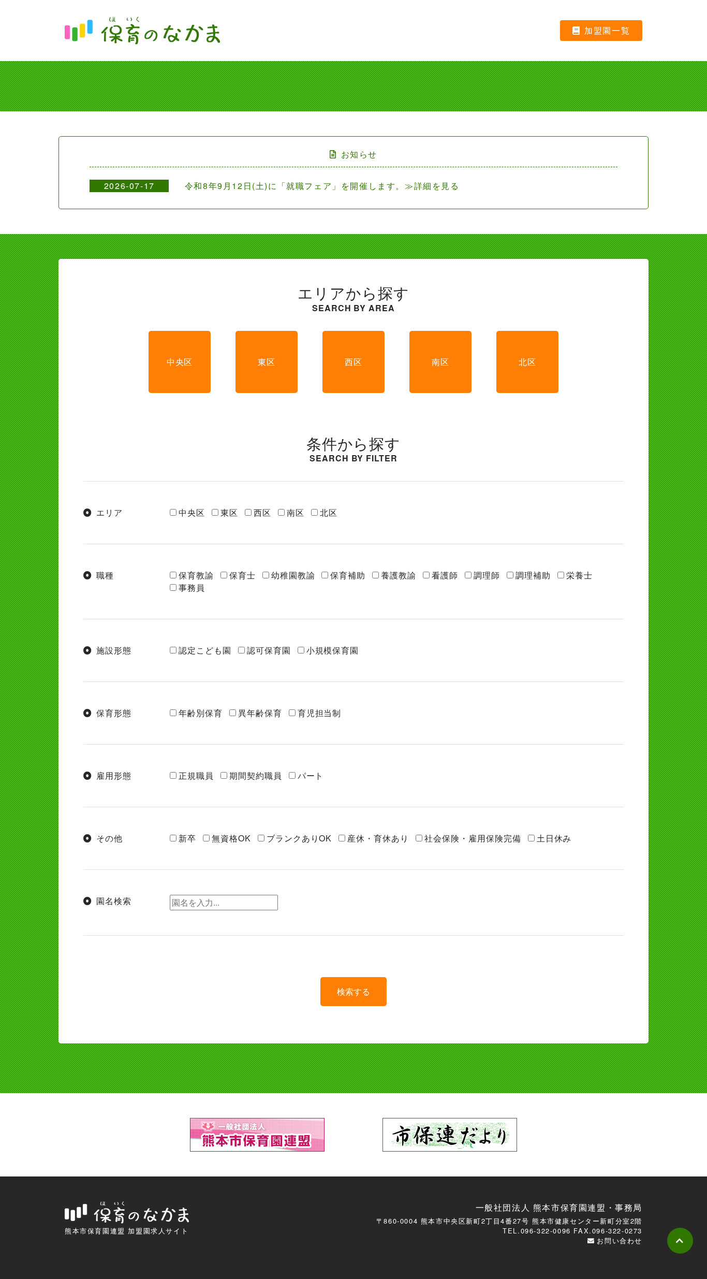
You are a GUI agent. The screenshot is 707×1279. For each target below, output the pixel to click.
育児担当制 (320, 713)
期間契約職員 (255, 775)
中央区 (180, 362)
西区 (353, 362)
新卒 (187, 838)
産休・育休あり (378, 838)
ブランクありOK (299, 838)
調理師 (487, 575)
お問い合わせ (619, 1240)
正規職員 (196, 775)
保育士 (242, 575)
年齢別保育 (201, 713)
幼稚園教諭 (293, 575)
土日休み (554, 838)
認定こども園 (205, 650)
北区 (527, 362)
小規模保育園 (332, 650)
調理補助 (533, 575)
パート (311, 775)
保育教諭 (196, 575)
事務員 (192, 587)
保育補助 (347, 575)
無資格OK (231, 838)
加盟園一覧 (607, 30)
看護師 (445, 575)
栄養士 (579, 575)
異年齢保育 (260, 713)
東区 (266, 362)
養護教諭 (398, 575)
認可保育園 (269, 650)
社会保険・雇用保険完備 (472, 838)
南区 (440, 362)
